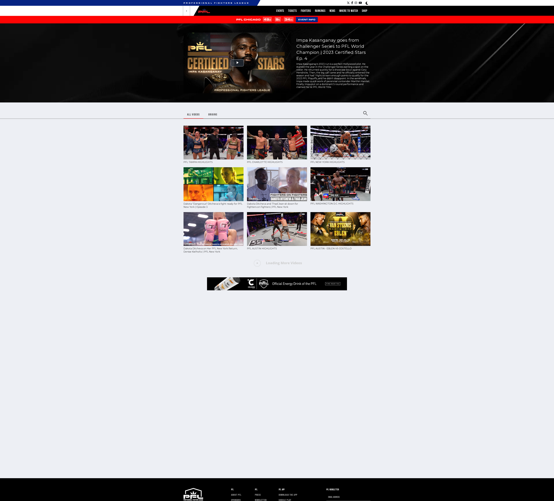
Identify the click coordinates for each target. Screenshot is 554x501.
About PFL (236, 494)
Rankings (320, 10)
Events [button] (280, 10)
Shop (364, 10)
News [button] (332, 10)
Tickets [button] (292, 10)
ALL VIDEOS (193, 114)
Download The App (288, 494)
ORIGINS (212, 114)
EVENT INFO (306, 19)
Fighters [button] (306, 10)
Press (258, 494)
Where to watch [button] (348, 10)
